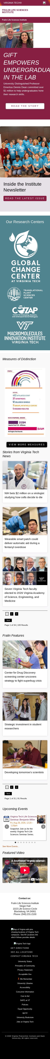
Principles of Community (25, 966)
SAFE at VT (25, 1000)
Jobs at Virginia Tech (25, 1022)
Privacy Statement (25, 970)
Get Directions (21, 948)
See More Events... (10, 846)
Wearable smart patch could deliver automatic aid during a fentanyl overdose (22, 543)
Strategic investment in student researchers (23, 726)
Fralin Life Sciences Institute (14, 20)
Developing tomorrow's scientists (24, 772)
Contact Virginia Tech (25, 956)
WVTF (25, 1013)
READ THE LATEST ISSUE (25, 198)
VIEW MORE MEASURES (27, 444)
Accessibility (25, 987)
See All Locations (22, 952)
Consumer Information (25, 992)
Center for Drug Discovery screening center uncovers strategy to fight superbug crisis (23, 676)
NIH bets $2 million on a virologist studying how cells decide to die (24, 495)
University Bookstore (25, 1017)
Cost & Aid (25, 996)
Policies (25, 1005)
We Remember (26, 979)
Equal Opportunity (25, 1009)
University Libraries (25, 983)
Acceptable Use (25, 974)
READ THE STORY (25, 106)
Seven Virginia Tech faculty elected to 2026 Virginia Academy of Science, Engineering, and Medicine (25, 594)
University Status (25, 961)
